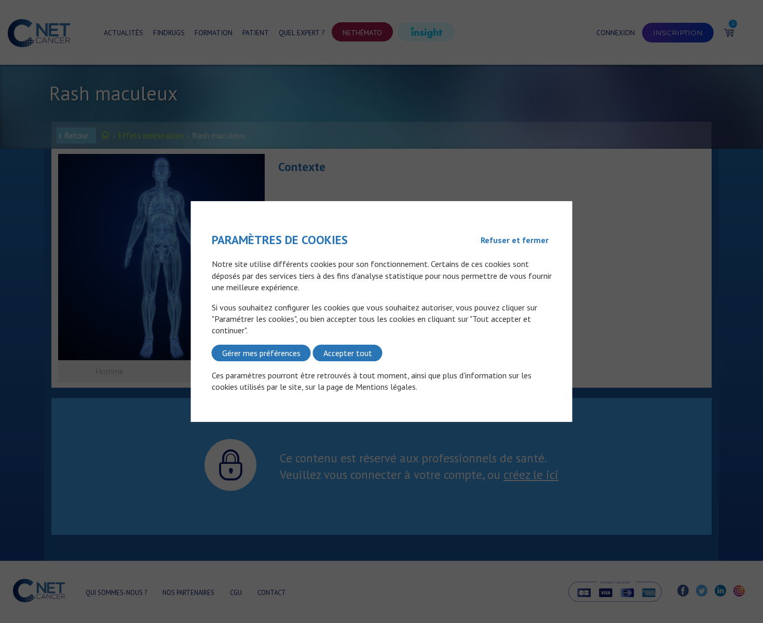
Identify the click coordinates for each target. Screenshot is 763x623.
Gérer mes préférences (261, 353)
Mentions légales (386, 387)
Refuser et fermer (515, 240)
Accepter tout (347, 353)
